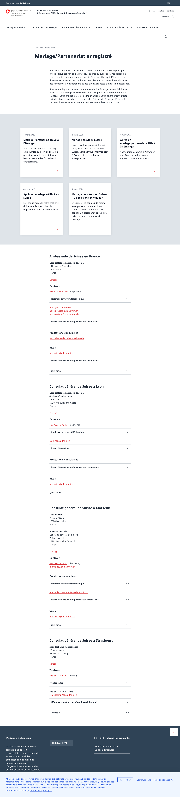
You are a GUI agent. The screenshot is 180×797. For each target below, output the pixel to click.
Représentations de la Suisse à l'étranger (106, 748)
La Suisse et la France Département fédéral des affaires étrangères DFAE (62, 12)
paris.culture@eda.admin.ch (64, 314)
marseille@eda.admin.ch (62, 566)
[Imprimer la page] (166, 36)
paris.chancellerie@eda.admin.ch (66, 338)
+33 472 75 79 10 (58, 424)
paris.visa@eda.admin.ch (62, 353)
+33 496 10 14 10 (58, 563)
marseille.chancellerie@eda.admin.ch (68, 592)
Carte (52, 279)
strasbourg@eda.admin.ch (63, 694)
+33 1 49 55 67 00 (58, 291)
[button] (16, 27)
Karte (52, 663)
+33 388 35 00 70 (58, 675)
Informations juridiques (41, 790)
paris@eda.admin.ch (60, 307)
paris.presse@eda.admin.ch (63, 310)
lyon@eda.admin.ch (59, 440)
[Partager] (172, 36)
